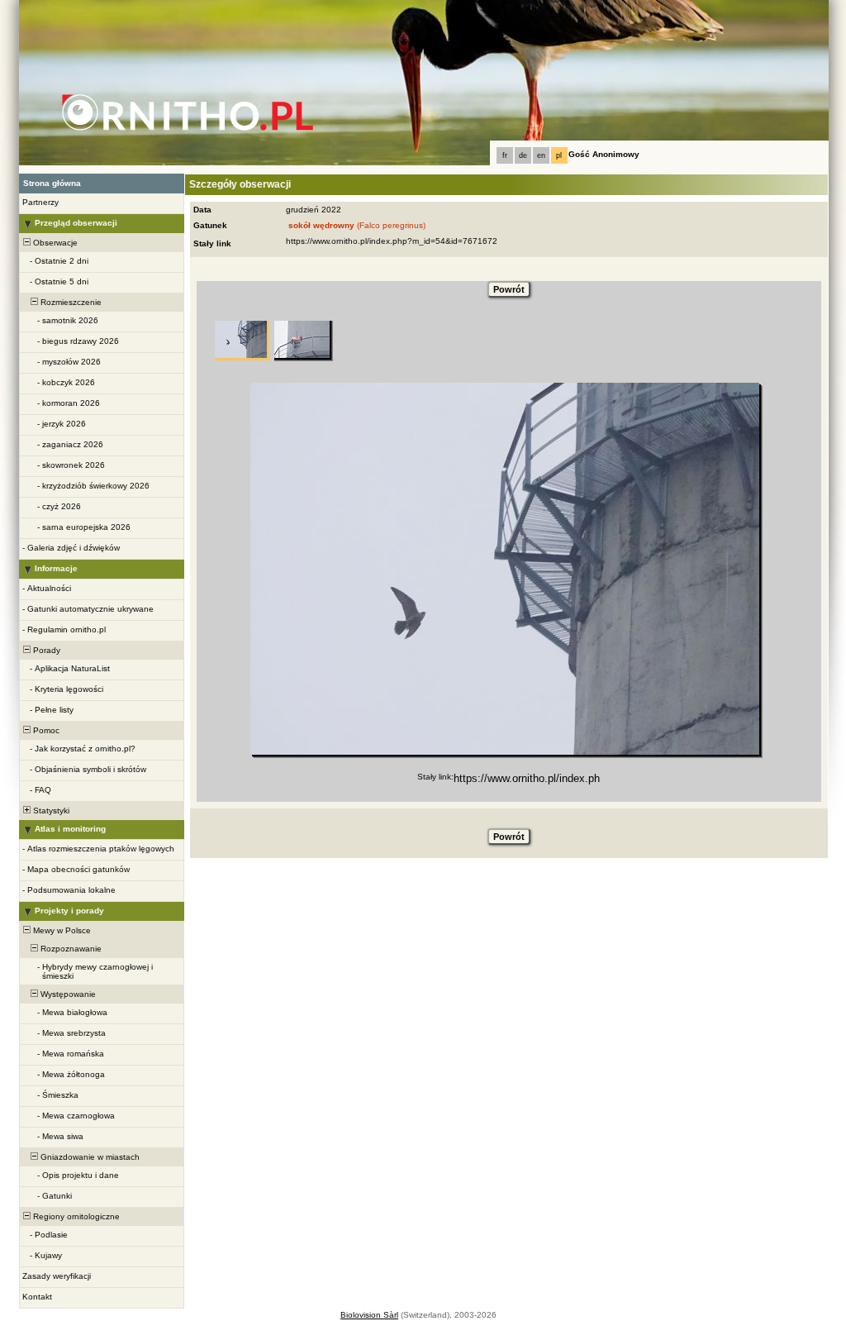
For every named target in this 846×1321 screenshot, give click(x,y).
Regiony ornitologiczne (75, 1216)
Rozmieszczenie (70, 302)
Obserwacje (54, 242)
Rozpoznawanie (70, 948)
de (523, 155)
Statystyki (50, 810)
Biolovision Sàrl (369, 1314)
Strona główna (52, 183)
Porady (45, 650)
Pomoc (45, 730)
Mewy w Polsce (61, 930)
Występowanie (67, 994)
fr (504, 155)
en (541, 155)
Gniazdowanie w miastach (89, 1156)
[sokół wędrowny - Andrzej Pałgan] (504, 569)
